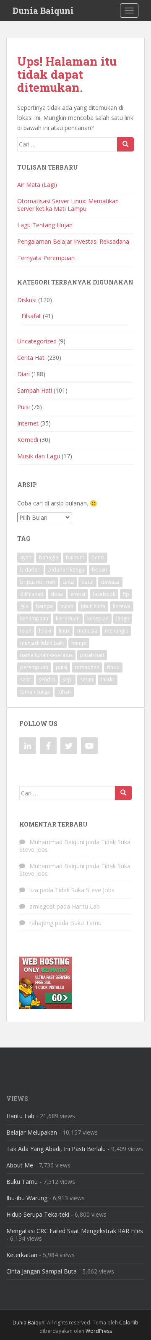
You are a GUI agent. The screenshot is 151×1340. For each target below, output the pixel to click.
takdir (108, 679)
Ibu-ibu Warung (26, 1198)
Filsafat (31, 316)
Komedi (27, 440)
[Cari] (125, 144)
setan (86, 679)
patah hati (92, 655)
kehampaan (34, 618)
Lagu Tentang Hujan (45, 225)
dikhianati (31, 594)
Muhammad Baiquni (56, 842)
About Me (19, 1165)
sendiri (47, 679)
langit (122, 618)
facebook (104, 594)
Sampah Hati (34, 390)
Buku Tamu (86, 923)
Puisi (23, 407)
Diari (23, 374)
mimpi (78, 642)
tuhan (64, 691)
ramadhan (87, 667)
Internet (28, 423)
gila (24, 606)
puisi (61, 667)
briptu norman (37, 581)
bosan (99, 569)
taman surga (35, 691)
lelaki (45, 630)
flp (126, 594)
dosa (57, 594)
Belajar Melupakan (31, 1132)
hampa (44, 606)
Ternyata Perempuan (46, 258)
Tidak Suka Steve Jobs (85, 890)
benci (97, 557)
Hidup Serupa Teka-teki (37, 1214)
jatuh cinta (93, 606)
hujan (66, 606)
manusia (87, 630)
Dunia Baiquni (43, 10)
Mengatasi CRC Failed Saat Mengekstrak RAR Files (74, 1231)
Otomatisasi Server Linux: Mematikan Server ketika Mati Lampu (68, 205)
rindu (113, 667)
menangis (116, 630)
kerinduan (68, 618)
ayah (25, 557)
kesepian (98, 618)
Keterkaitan (21, 1255)
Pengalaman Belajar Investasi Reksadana (73, 241)
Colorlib (128, 1322)
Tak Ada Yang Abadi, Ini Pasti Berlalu (56, 1149)
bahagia (48, 557)
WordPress (99, 1331)
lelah (25, 630)
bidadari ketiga (66, 569)
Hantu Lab (86, 906)
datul (87, 581)
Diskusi (26, 300)
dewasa (110, 581)
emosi (77, 594)
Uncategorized (37, 341)
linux (64, 630)
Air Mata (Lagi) (37, 185)
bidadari (30, 569)
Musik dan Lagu (38, 456)
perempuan (34, 667)
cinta (68, 581)
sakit (25, 679)
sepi (67, 679)
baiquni (75, 557)
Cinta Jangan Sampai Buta (41, 1271)
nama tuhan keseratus (46, 655)
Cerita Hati (31, 358)
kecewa (121, 606)
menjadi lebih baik (42, 642)
